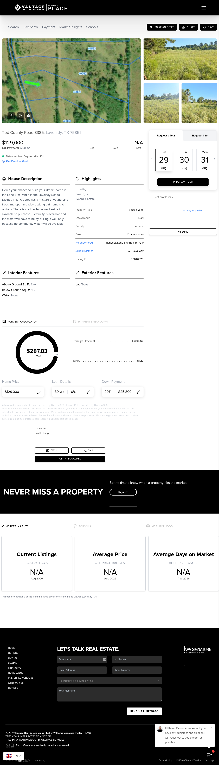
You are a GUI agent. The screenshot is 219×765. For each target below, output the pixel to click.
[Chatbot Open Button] (209, 755)
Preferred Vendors (20, 677)
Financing (14, 667)
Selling (12, 663)
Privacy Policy (165, 760)
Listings (13, 653)
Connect (14, 688)
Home (11, 648)
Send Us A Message (144, 711)
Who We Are (15, 683)
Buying (12, 658)
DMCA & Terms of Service (188, 760)
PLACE (87, 733)
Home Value (15, 672)
